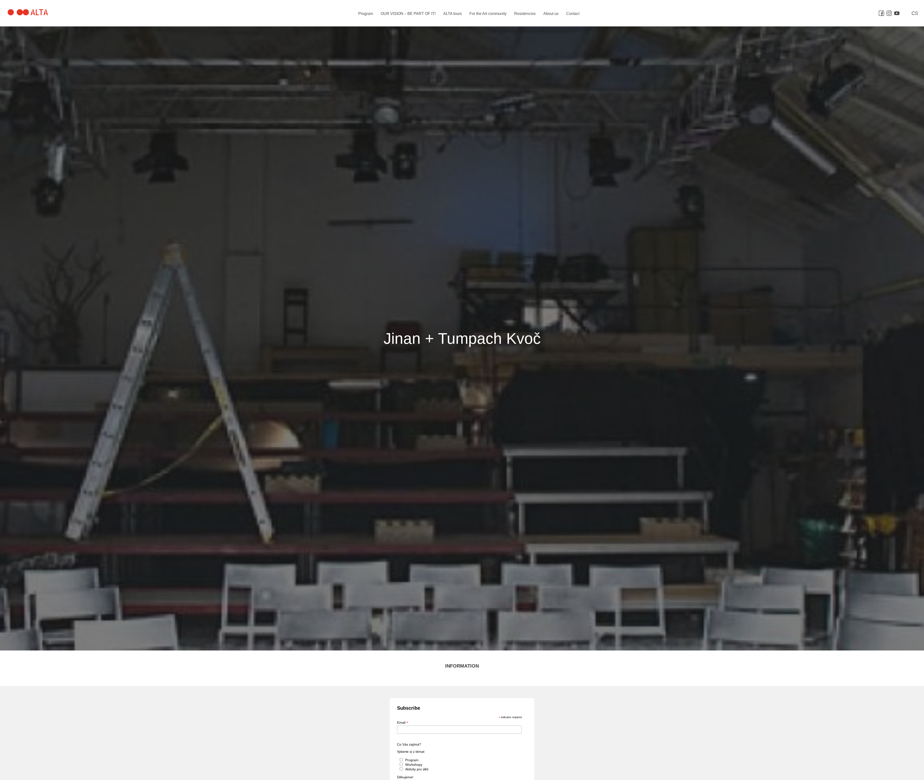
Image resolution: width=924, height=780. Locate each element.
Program (365, 14)
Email (402, 722)
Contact (572, 14)
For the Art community (488, 14)
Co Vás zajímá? (409, 744)
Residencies (525, 14)
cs (914, 13)
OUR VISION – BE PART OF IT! (408, 14)
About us (550, 14)
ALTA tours (452, 14)
